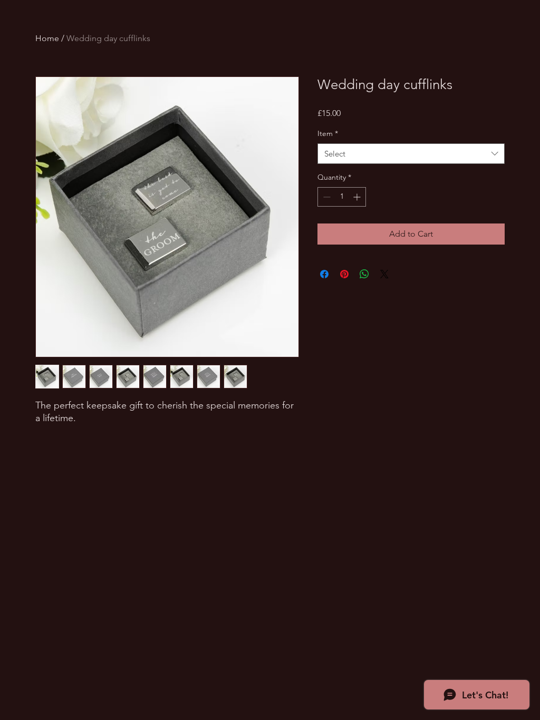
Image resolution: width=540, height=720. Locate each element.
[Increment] (357, 197)
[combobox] (411, 153)
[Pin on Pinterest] (344, 274)
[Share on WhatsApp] (364, 274)
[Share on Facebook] (324, 274)
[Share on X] (384, 274)
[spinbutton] (341, 197)
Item (327, 133)
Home (47, 38)
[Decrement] (325, 197)
